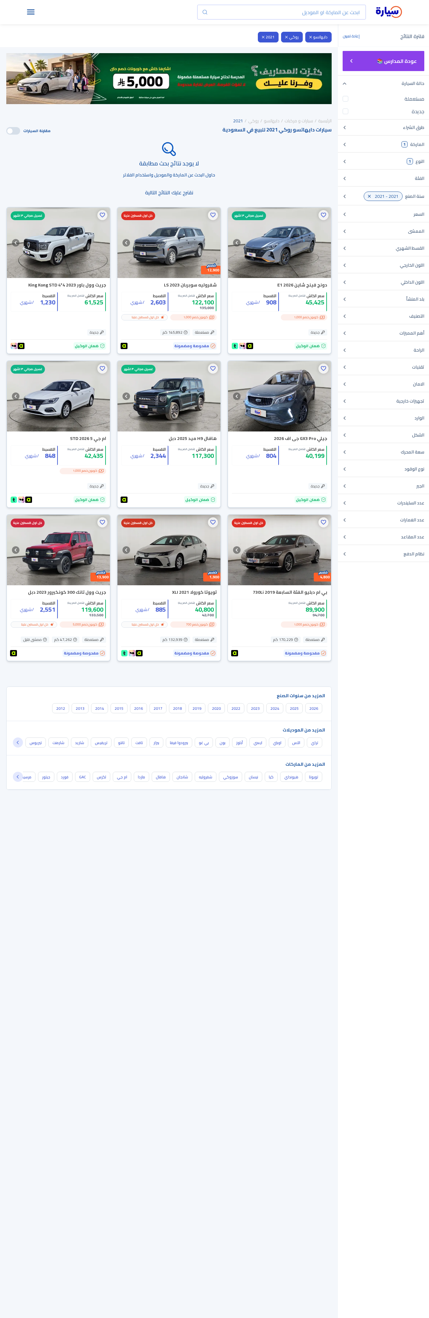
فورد (64, 777)
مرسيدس (24, 777)
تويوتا (313, 777)
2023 (255, 708)
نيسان (253, 777)
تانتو (121, 742)
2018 (177, 708)
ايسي (257, 742)
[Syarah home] (389, 12)
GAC (82, 777)
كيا (271, 777)
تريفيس (101, 742)
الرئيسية (325, 121)
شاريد (79, 742)
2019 (197, 708)
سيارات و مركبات (299, 121)
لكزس (101, 777)
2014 (99, 708)
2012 (60, 708)
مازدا (141, 777)
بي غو (204, 742)
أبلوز (239, 742)
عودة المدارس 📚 (397, 61)
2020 (216, 708)
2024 (274, 708)
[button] (323, 215)
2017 (158, 708)
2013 (80, 708)
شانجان (182, 777)
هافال (161, 777)
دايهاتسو (320, 37)
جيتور (46, 777)
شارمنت (58, 742)
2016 (138, 708)
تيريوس (36, 742)
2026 (313, 708)
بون (222, 742)
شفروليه (205, 777)
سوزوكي (230, 777)
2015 (119, 708)
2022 (235, 708)
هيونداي (291, 777)
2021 (270, 37)
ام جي (122, 777)
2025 (294, 708)
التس (296, 742)
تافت (139, 742)
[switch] (13, 131)
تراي (314, 742)
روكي (294, 37)
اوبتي (277, 742)
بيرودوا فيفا (179, 742)
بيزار (156, 742)
